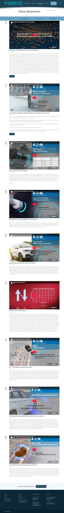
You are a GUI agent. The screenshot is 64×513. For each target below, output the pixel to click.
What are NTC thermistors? (17, 310)
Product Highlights (7, 499)
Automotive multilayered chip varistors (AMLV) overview (26, 416)
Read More (11, 183)
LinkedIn (20, 494)
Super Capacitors (39, 18)
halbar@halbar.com (38, 505)
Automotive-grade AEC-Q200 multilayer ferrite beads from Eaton (29, 113)
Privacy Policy (21, 497)
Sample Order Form (7, 500)
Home (5, 494)
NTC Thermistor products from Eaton (20, 367)
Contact (5, 495)
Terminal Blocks (53, 18)
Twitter (20, 495)
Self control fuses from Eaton (18, 171)
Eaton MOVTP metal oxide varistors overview (23, 465)
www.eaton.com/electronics (52, 10)
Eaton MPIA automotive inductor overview (22, 263)
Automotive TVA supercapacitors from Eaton (23, 219)
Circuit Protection (10, 18)
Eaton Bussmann (12, 51)
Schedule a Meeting (23, 501)
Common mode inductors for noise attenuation (23, 50)
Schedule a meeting (41, 486)
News (5, 497)
